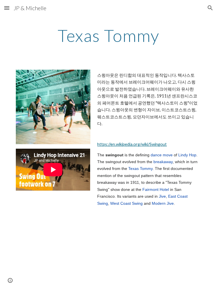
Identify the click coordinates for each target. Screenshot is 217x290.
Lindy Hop (187, 155)
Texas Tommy (140, 168)
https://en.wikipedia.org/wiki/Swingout (132, 144)
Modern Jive (163, 203)
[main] (108, 35)
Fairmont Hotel (155, 189)
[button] (7, 8)
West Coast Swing (126, 203)
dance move (162, 155)
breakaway (163, 161)
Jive (162, 196)
